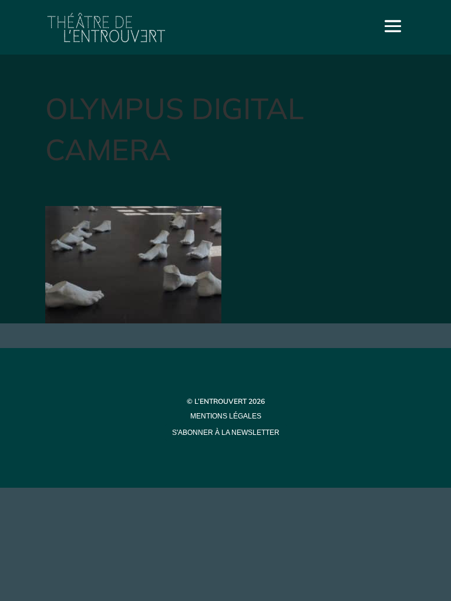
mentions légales (225, 416)
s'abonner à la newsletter (226, 432)
